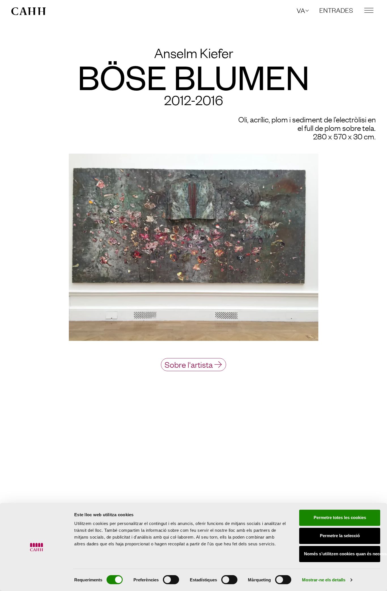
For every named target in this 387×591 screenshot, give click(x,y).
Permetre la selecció (340, 535)
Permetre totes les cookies (340, 517)
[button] (302, 10)
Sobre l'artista (189, 364)
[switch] (171, 579)
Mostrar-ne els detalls (323, 579)
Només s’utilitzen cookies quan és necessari (342, 553)
